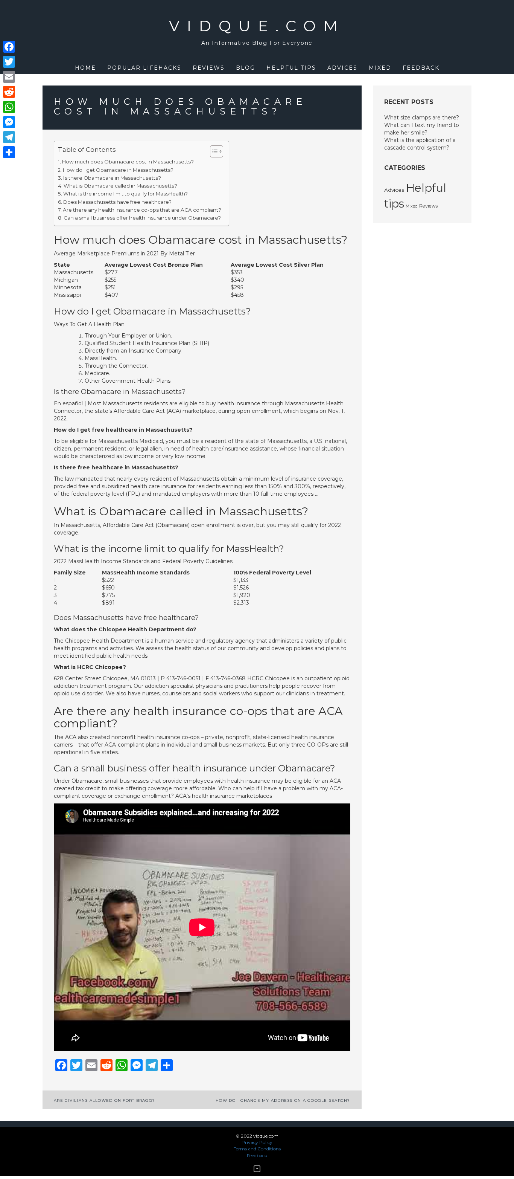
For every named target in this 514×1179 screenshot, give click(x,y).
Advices (342, 67)
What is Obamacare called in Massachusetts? (120, 186)
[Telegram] (9, 137)
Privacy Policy (257, 1142)
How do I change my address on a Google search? (283, 1100)
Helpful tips (291, 67)
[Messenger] (9, 122)
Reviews (209, 67)
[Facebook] (9, 46)
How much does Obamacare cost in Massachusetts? (128, 162)
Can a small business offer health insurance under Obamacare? (142, 218)
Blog (245, 67)
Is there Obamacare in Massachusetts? (112, 178)
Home (85, 67)
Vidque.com (257, 26)
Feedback (421, 67)
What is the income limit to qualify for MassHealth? (125, 194)
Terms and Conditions (257, 1149)
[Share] (9, 152)
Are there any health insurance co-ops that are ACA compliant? (142, 210)
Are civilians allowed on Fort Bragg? (104, 1100)
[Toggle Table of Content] (212, 151)
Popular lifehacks (144, 67)
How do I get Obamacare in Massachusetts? (118, 170)
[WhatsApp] (9, 107)
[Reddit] (9, 91)
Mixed (380, 67)
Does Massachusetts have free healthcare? (117, 202)
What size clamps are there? (421, 117)
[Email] (9, 76)
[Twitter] (9, 61)
